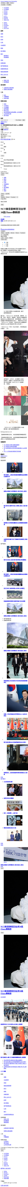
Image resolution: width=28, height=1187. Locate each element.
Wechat (5, 24)
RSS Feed (6, 28)
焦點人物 (6, 80)
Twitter (5, 26)
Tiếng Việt (6, 1165)
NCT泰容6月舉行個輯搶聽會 (11, 445)
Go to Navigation (12, 1)
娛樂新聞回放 (4, 68)
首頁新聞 (3, 997)
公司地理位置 (7, 113)
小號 (7, 242)
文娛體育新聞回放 (9, 1114)
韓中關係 (3, 51)
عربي (5, 1161)
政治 (2, 36)
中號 (7, 244)
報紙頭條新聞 (4, 71)
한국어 (5, 1156)
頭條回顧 (3, 63)
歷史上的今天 (4, 74)
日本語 (5, 1159)
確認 (2, 204)
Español (6, 1163)
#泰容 (2, 121)
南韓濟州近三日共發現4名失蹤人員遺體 (11, 1024)
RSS (5, 95)
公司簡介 (6, 105)
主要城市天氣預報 (9, 87)
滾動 (2, 33)
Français (6, 1164)
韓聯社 (2, 123)
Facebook (6, 25)
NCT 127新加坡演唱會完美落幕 (12, 451)
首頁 (5, 104)
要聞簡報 (6, 1122)
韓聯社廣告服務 (8, 89)
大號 (7, 246)
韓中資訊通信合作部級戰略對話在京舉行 (15, 1062)
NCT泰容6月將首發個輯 (10, 446)
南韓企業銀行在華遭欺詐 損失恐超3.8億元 (12, 865)
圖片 (2, 54)
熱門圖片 (3, 778)
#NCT (5, 121)
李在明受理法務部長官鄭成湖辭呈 (13, 1060)
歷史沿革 (6, 110)
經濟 (2, 39)
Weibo (5, 22)
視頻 (2, 60)
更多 (2, 777)
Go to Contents (4, 1)
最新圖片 (6, 55)
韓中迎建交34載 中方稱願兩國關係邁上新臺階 (13, 1057)
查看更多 (5, 129)
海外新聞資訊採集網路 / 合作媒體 (13, 112)
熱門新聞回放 (4, 66)
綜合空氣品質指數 (6, 139)
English (5, 1158)
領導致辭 (6, 109)
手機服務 (6, 96)
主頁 (2, 1071)
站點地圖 (6, 98)
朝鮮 (2, 48)
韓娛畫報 (6, 57)
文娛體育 (3, 45)
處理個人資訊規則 (6, 1168)
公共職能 (6, 107)
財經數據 (6, 82)
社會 (2, 42)
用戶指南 (6, 115)
